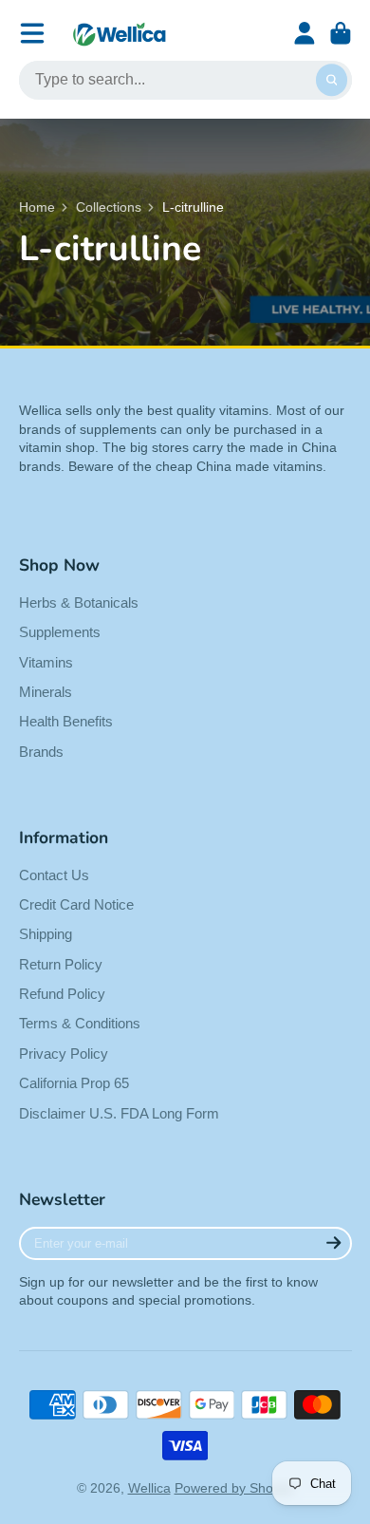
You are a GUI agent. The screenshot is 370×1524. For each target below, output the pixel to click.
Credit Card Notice (76, 904)
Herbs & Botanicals (79, 602)
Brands (41, 751)
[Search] (332, 81)
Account (304, 33)
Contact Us (54, 875)
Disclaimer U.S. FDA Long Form (119, 1113)
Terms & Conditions (79, 1023)
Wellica (149, 1488)
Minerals (45, 692)
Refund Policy (62, 994)
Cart (340, 33)
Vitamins (46, 662)
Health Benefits (66, 721)
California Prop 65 (74, 1083)
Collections (108, 207)
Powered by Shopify (234, 1488)
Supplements (60, 632)
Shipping (45, 934)
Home (37, 207)
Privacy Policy (63, 1053)
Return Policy (60, 964)
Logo (119, 33)
